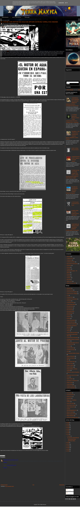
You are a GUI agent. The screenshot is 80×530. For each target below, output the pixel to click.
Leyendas (69, 346)
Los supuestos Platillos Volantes (73, 353)
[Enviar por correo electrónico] (0, 455)
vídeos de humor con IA (71, 283)
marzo (69, 436)
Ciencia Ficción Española (72, 291)
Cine (68, 295)
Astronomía (69, 288)
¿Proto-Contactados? (71, 387)
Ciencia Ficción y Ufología (72, 293)
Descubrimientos (70, 306)
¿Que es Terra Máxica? (16, 17)
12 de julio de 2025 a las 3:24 (11, 465)
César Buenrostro (70, 394)
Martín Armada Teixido (71, 413)
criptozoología (69, 384)
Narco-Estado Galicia (71, 361)
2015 (68, 447)
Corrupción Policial (70, 302)
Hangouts (69, 269)
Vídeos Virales (70, 382)
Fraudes (68, 328)
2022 (68, 429)
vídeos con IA (69, 281)
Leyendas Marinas (70, 347)
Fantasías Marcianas (71, 322)
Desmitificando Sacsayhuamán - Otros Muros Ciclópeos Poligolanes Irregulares (72, 190)
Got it (66, 2)
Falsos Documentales (71, 320)
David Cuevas (69, 396)
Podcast (68, 274)
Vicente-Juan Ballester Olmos (72, 417)
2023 (68, 427)
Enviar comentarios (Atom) (9, 486)
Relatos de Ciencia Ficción (72, 375)
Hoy (7, 51)
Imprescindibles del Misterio (72, 332)
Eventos (68, 267)
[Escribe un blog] (2, 455)
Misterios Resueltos (71, 356)
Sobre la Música (70, 378)
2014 (68, 449)
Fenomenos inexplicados (72, 323)
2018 (68, 442)
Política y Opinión (70, 365)
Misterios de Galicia (71, 358)
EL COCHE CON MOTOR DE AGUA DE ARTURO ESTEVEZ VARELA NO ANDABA (29, 22)
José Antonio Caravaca (71, 405)
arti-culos (68, 279)
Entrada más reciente (4, 484)
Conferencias (69, 260)
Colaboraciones (70, 258)
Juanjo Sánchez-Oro (71, 406)
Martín (17, 23)
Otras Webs (27, 17)
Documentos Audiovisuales (72, 263)
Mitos (68, 359)
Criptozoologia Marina (71, 304)
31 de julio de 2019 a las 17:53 (13, 459)
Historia (68, 330)
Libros (68, 351)
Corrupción (69, 300)
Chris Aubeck (69, 392)
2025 (68, 424)
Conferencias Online (71, 261)
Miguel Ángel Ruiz (70, 415)
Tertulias (68, 275)
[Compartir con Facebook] (4, 455)
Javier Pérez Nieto (70, 403)
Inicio (33, 484)
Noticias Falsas (70, 363)
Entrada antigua (61, 484)
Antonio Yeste (5, 459)
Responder (5, 462)
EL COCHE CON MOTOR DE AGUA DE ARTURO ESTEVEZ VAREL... (73, 439)
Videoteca (69, 277)
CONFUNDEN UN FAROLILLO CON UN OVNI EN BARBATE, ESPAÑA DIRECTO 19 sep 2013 (72, 227)
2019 (68, 434)
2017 (68, 444)
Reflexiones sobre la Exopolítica (73, 372)
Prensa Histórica (70, 367)
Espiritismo (69, 316)
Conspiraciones (70, 297)
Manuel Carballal (70, 412)
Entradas (69, 490)
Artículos (68, 256)
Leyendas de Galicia (71, 349)
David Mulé (69, 398)
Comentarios (70, 493)
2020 (68, 432)
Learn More (61, 2)
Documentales (69, 309)
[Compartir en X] (3, 455)
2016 (68, 445)
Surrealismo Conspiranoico (72, 380)
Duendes (68, 314)
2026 (68, 422)
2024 (68, 425)
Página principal (5, 17)
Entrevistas (69, 265)
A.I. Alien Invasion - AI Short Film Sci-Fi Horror (75, 204)
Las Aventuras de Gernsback (72, 337)
